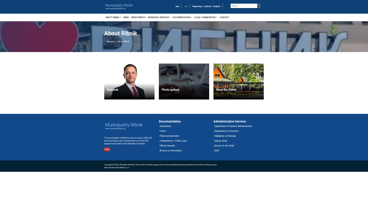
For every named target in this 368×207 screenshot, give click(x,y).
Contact (224, 17)
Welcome (110, 41)
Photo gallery (170, 89)
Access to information (171, 150)
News (126, 17)
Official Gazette (167, 145)
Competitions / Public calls (173, 140)
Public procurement (169, 136)
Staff (216, 150)
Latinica (208, 6)
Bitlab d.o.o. (125, 167)
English (217, 6)
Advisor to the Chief (224, 145)
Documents (165, 126)
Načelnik (112, 89)
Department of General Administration (233, 126)
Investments (138, 17)
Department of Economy (226, 131)
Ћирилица (197, 6)
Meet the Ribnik (226, 89)
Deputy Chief (220, 140)
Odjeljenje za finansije (225, 136)
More (107, 149)
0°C (186, 6)
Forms (163, 131)
